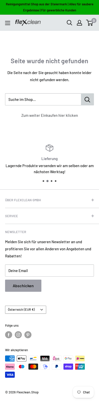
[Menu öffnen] (7, 23)
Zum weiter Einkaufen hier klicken (49, 115)
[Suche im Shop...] (87, 99)
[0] (90, 23)
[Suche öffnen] (69, 23)
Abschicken (23, 285)
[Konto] (79, 23)
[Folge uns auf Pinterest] (27, 334)
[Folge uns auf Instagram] (18, 334)
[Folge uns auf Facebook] (8, 334)
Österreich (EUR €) (21, 309)
